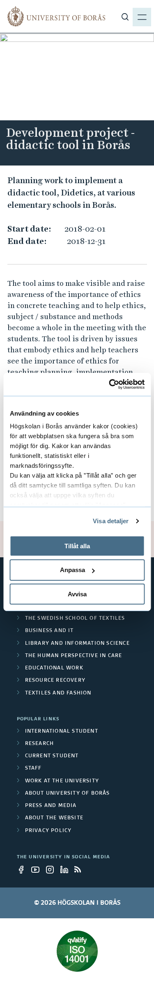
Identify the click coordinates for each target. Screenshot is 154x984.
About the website (54, 818)
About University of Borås (67, 793)
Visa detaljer (111, 520)
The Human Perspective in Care (73, 656)
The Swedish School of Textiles (75, 618)
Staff (33, 768)
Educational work (54, 668)
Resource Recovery (55, 680)
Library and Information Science (77, 643)
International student (61, 731)
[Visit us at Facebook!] (23, 869)
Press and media (51, 806)
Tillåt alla (77, 545)
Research (39, 744)
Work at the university (62, 781)
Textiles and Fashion (58, 693)
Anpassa (72, 569)
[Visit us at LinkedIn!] (66, 869)
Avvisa (77, 594)
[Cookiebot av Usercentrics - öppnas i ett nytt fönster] (110, 384)
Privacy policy (48, 831)
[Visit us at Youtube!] (37, 869)
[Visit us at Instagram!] (52, 869)
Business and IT (49, 631)
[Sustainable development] (77, 951)
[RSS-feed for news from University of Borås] (80, 869)
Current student (52, 756)
